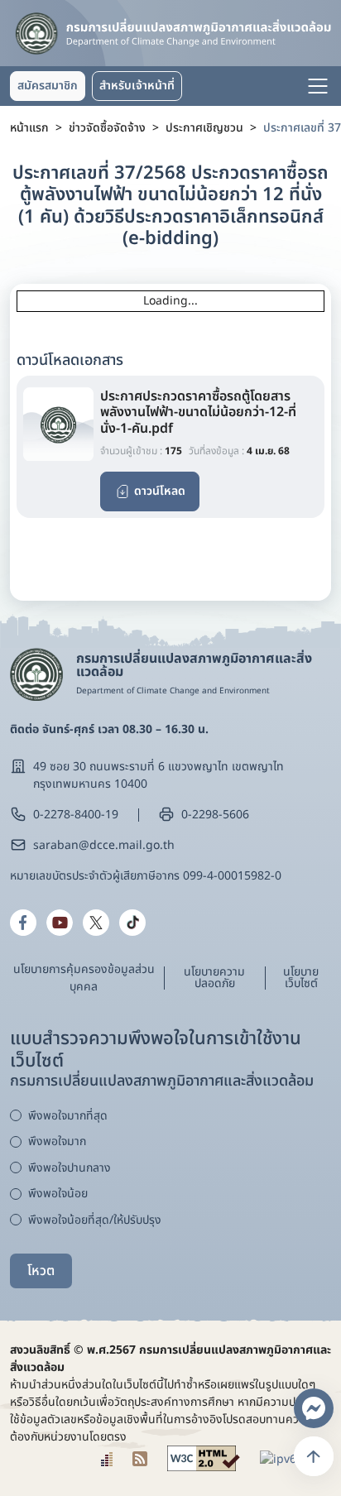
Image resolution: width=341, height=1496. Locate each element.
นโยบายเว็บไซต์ (301, 977)
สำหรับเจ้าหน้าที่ (137, 85)
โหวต (41, 1271)
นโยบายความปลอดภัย (214, 977)
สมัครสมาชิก (47, 85)
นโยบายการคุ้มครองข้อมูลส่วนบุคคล (84, 978)
